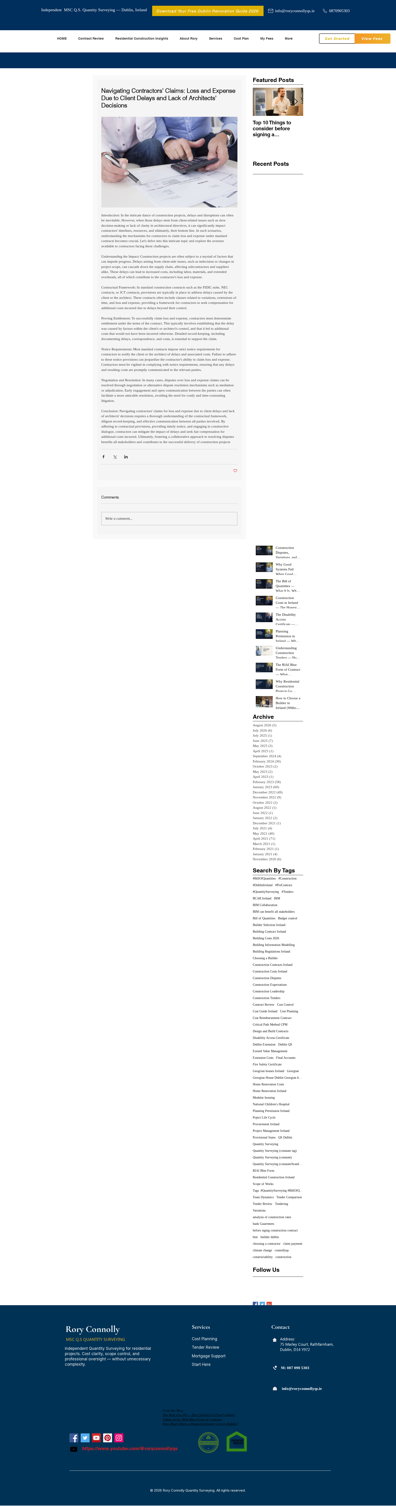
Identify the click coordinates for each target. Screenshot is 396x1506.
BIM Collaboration (265, 905)
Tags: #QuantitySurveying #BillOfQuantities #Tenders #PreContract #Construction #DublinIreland (278, 1190)
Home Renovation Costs (268, 1084)
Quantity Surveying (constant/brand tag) (278, 1164)
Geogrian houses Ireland (268, 1071)
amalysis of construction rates (272, 1217)
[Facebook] (73, 1437)
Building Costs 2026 (266, 938)
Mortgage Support (209, 1356)
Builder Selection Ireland (269, 925)
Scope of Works (263, 1184)
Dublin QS (285, 1044)
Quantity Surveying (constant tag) (275, 1150)
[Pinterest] (107, 1437)
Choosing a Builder (265, 958)
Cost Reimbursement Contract (272, 1018)
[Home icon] (274, 1339)
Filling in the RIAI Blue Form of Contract (192, 1419)
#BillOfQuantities (264, 878)
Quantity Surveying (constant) (272, 1157)
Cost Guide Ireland (265, 1011)
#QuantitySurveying (266, 891)
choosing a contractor (266, 1243)
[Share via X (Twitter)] (115, 457)
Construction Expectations (270, 984)
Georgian (293, 1071)
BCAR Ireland (262, 898)
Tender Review (262, 1204)
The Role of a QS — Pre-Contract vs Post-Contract (199, 1415)
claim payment (292, 1243)
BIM (277, 898)
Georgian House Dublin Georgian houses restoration (278, 1077)
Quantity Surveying (265, 1144)
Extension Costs (263, 1057)
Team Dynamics (263, 1197)
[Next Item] (296, 101)
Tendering (281, 1204)
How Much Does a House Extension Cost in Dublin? (200, 1424)
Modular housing (264, 1097)
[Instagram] (118, 1437)
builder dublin (270, 1237)
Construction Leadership (268, 991)
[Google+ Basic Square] (269, 1304)
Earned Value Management (270, 1051)
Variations (259, 1210)
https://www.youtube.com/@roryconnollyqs (130, 1448)
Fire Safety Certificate (267, 1064)
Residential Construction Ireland (273, 1177)
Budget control (287, 918)
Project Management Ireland (271, 1131)
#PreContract (283, 885)
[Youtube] (73, 1449)
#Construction (287, 878)
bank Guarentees (263, 1223)
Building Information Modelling (274, 945)
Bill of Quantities (264, 918)
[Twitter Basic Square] (262, 1304)
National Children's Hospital (271, 1104)
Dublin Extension (264, 1044)
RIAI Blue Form (263, 1170)
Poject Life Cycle (264, 1117)
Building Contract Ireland (269, 931)
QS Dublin (285, 1137)
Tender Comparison (289, 1197)
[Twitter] (85, 1437)
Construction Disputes (267, 978)
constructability (263, 1257)
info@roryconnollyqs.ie (295, 10)
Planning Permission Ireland (271, 1111)
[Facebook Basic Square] (255, 1304)
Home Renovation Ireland (269, 1091)
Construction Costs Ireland (270, 971)
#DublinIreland (262, 885)
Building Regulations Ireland (271, 951)
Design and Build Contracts (270, 1031)
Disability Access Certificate (271, 1038)
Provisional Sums (264, 1137)
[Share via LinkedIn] (126, 457)
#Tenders (287, 891)
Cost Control (285, 1004)
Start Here (201, 1364)
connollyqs (282, 1250)
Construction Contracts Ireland (272, 965)
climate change (262, 1250)
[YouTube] (96, 1437)
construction (283, 1257)
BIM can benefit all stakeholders (274, 911)
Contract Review (263, 1004)
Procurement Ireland (266, 1124)
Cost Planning (289, 1011)
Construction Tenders (266, 998)
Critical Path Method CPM (270, 1024)
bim (255, 1237)
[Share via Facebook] (103, 457)
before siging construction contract (275, 1230)
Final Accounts (285, 1057)
